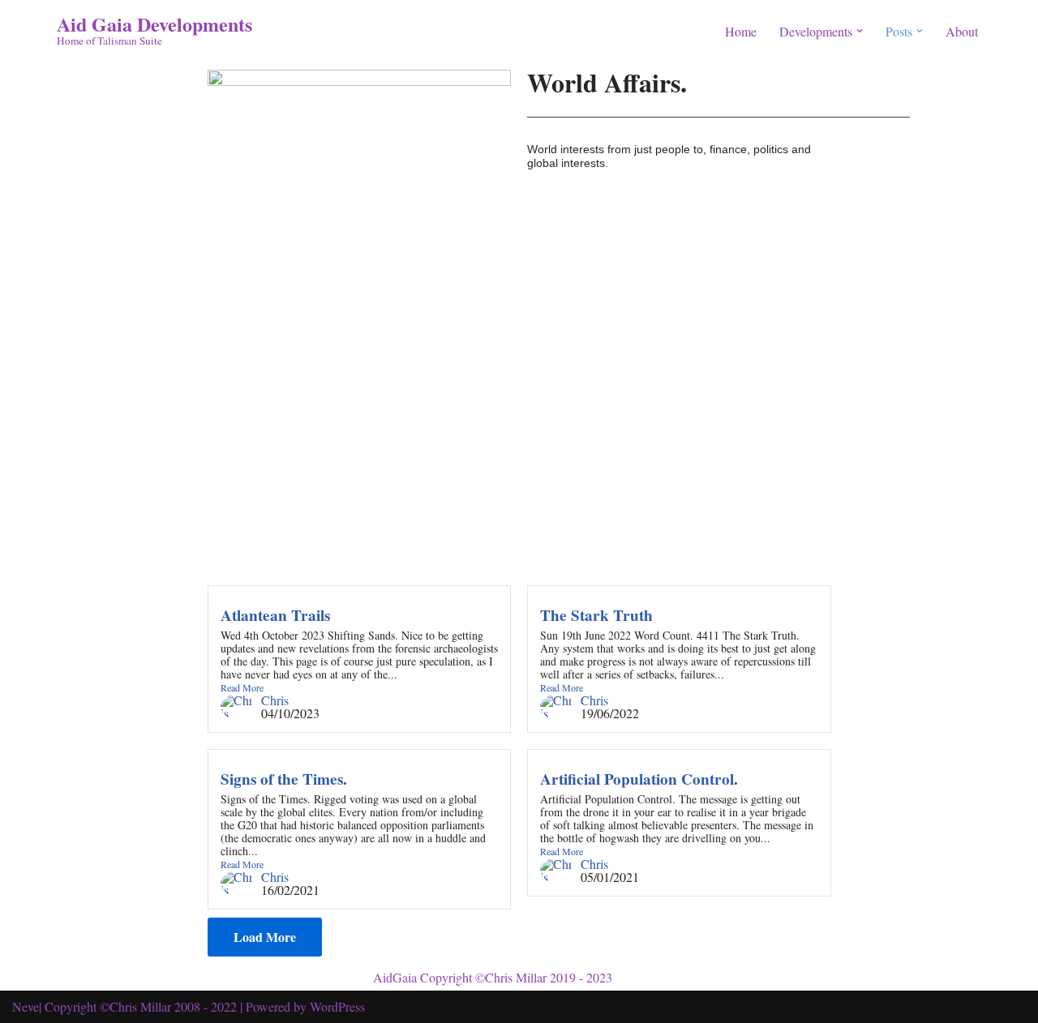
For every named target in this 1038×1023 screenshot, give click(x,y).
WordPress (337, 1006)
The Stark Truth (596, 615)
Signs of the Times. (284, 779)
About (962, 31)
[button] (859, 31)
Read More (242, 687)
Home (741, 31)
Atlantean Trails (275, 615)
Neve (25, 1006)
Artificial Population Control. (639, 779)
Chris (275, 699)
